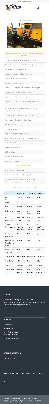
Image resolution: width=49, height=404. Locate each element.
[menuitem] (37, 7)
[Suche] (37, 7)
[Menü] (42, 7)
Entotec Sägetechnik (17, 398)
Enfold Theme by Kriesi (30, 398)
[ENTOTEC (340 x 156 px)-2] (20, 7)
